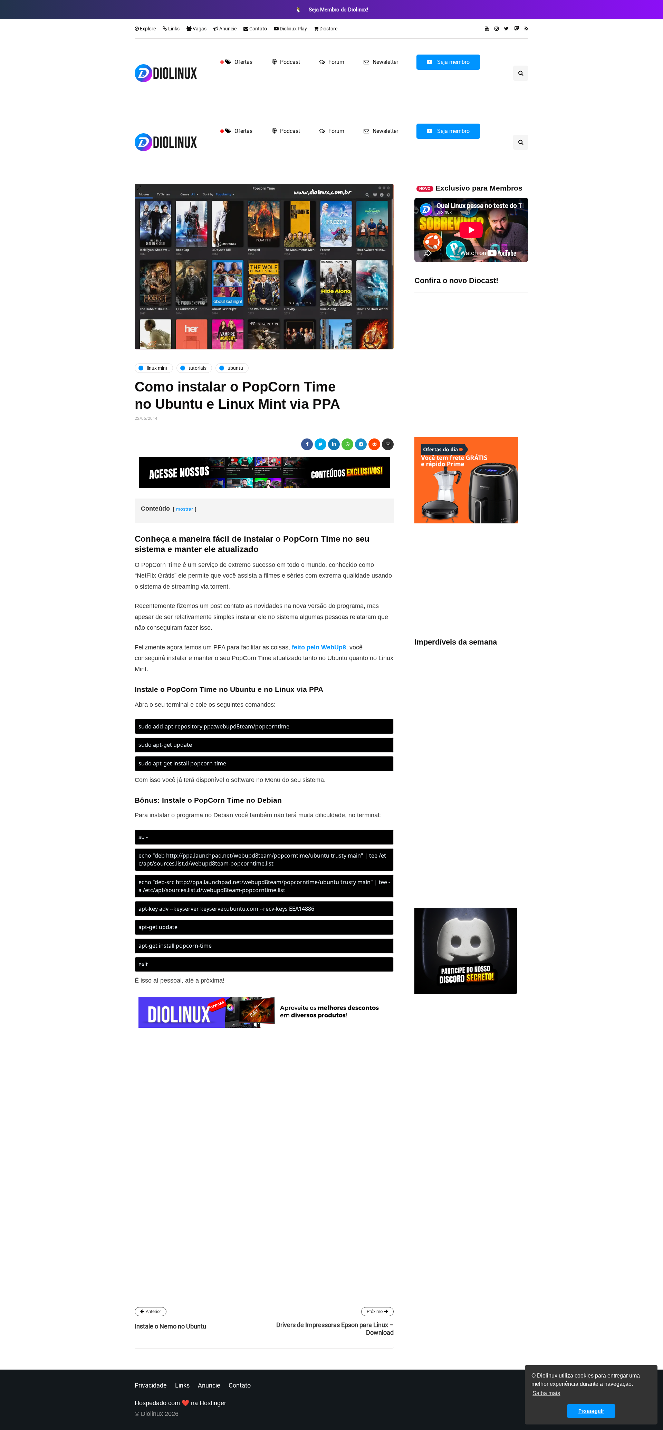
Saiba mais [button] (546, 1393)
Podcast (290, 62)
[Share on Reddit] (374, 444)
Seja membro (453, 62)
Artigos (194, 1236)
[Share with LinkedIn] (334, 444)
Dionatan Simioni (210, 1185)
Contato (257, 28)
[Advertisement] (471, 580)
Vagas (199, 28)
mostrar (184, 509)
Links (173, 28)
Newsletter (385, 62)
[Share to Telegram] (361, 444)
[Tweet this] (320, 444)
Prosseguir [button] (591, 1411)
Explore (147, 28)
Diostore (327, 28)
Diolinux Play (293, 28)
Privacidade (151, 1385)
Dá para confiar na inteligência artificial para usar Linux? (495, 689)
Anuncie (227, 28)
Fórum (336, 62)
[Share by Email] (388, 444)
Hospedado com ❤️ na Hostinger (180, 1403)
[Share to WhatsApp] (347, 444)
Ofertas (243, 62)
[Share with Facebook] (307, 444)
